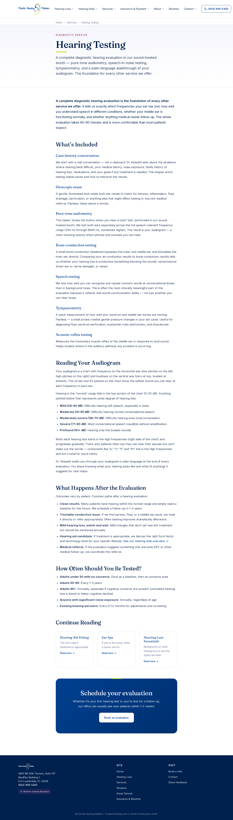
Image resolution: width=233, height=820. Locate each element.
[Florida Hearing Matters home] (33, 9)
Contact (173, 776)
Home (59, 22)
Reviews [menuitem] (174, 8)
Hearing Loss (124, 776)
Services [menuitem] (107, 8)
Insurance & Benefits (128, 799)
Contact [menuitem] (189, 8)
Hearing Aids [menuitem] (86, 8)
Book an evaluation (116, 717)
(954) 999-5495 (27, 784)
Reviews (121, 788)
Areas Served (124, 793)
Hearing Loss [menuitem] (63, 8)
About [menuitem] (157, 8)
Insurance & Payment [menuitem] (133, 8)
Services (72, 22)
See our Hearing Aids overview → (146, 541)
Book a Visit (175, 771)
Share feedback (177, 782)
